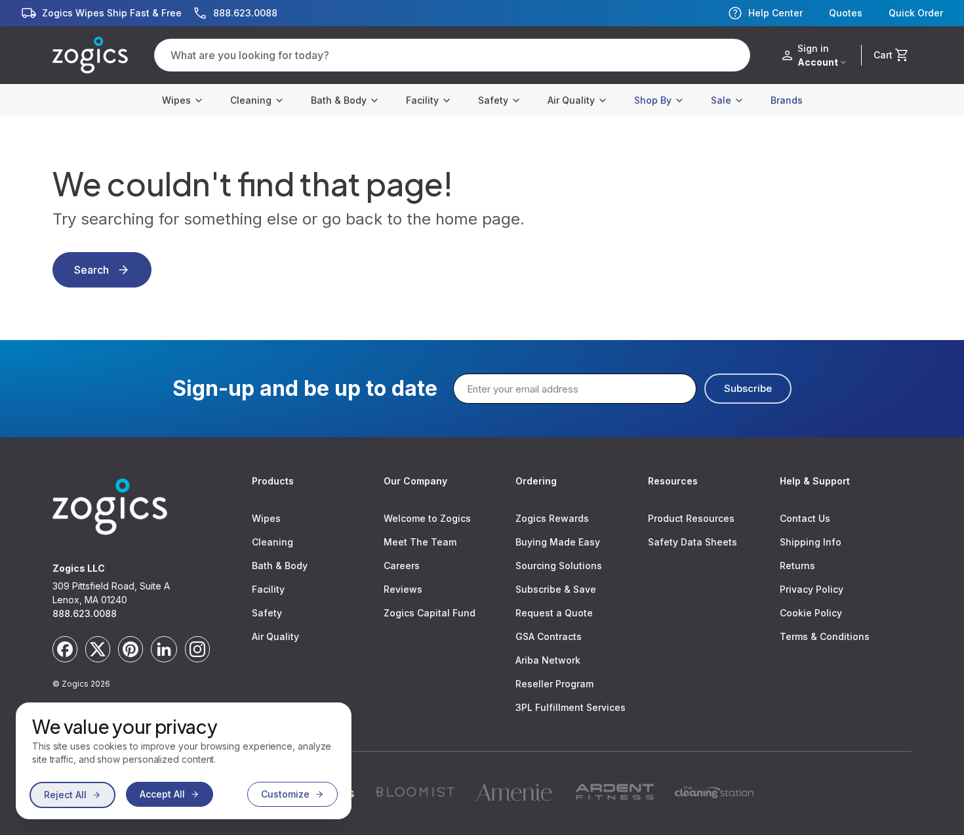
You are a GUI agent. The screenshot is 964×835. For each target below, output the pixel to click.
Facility (422, 100)
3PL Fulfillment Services (570, 707)
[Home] (90, 55)
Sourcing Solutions (558, 565)
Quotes (845, 13)
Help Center (775, 12)
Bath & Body (339, 100)
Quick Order (916, 13)
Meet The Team (420, 541)
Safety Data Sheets (692, 541)
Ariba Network (547, 660)
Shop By (653, 100)
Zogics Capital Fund (429, 612)
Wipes (176, 100)
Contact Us (805, 518)
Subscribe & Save (555, 589)
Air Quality (571, 100)
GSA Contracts (548, 636)
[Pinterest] (130, 649)
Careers (402, 565)
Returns (797, 565)
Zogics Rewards (552, 518)
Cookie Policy (811, 612)
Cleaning (250, 100)
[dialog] (183, 760)
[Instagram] (197, 649)
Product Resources (691, 518)
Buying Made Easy (557, 541)
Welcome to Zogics (427, 518)
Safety (493, 100)
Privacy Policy (811, 589)
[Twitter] (97, 649)
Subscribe (748, 388)
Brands (787, 100)
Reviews (403, 589)
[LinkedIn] (164, 649)
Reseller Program (554, 683)
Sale (721, 100)
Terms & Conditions (825, 636)
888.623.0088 (84, 613)
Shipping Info (810, 541)
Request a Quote (554, 612)
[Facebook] (64, 649)
